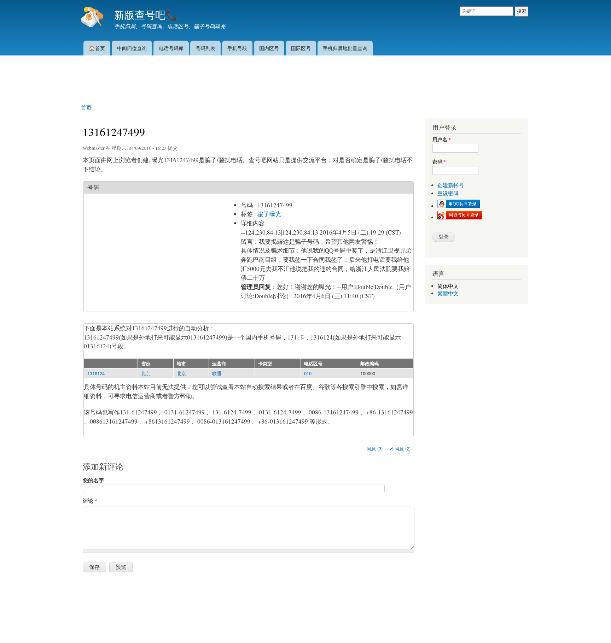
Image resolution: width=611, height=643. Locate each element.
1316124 (96, 373)
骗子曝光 (269, 214)
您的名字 (93, 480)
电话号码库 (171, 48)
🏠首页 (97, 48)
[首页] (93, 17)
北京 (145, 373)
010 (308, 373)
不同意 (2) (400, 448)
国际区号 (301, 48)
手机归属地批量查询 (345, 48)
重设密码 (448, 193)
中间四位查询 (132, 48)
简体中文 (448, 286)
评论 (90, 501)
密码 (439, 162)
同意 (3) (375, 448)
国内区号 (269, 48)
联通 (216, 373)
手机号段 (237, 48)
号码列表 (205, 48)
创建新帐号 (450, 185)
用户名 (441, 139)
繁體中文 (448, 293)
